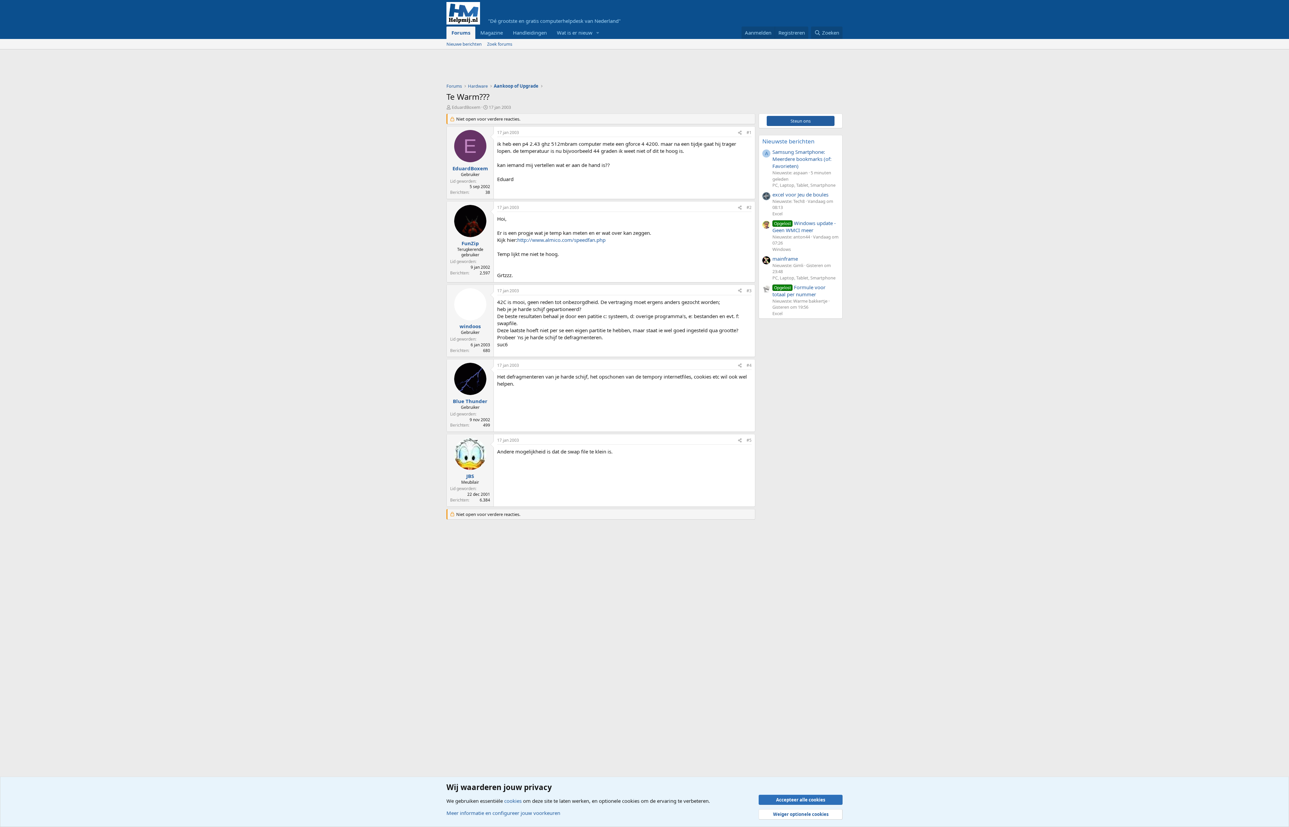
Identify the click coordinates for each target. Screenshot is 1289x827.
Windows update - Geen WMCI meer (804, 226)
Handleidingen (530, 32)
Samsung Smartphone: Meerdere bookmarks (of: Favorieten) (801, 158)
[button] (598, 33)
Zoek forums (499, 44)
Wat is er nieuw (574, 32)
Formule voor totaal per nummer (798, 291)
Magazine (491, 32)
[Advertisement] (568, 68)
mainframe (785, 258)
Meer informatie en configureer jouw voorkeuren (503, 813)
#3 (749, 291)
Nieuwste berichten (788, 141)
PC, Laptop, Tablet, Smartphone (804, 185)
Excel (777, 214)
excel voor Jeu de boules (800, 194)
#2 (749, 207)
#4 (749, 365)
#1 (749, 132)
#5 (749, 440)
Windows (781, 249)
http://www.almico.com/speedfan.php (561, 239)
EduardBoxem (466, 107)
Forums (460, 32)
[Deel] (739, 133)
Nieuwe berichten (464, 44)
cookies (513, 800)
